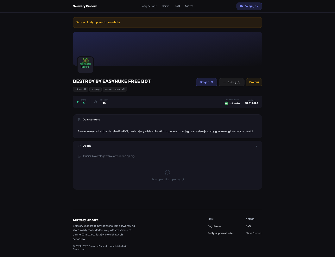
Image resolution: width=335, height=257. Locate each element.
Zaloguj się (251, 6)
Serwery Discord (85, 6)
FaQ (177, 6)
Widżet (189, 6)
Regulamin (214, 226)
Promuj (254, 82)
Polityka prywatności (220, 233)
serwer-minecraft (115, 89)
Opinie (165, 6)
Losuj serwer (148, 6)
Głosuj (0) (234, 82)
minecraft (80, 89)
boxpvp (95, 89)
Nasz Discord (254, 233)
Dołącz (204, 82)
